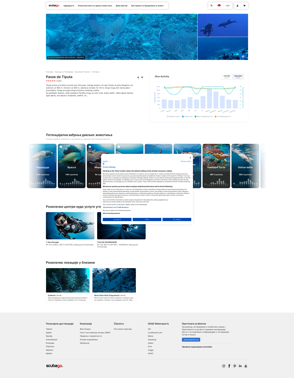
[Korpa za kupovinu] (244, 5)
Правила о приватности (91, 336)
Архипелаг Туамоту (82, 72)
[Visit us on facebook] (229, 366)
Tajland (49, 329)
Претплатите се (191, 340)
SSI (149, 329)
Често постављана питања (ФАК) (95, 332)
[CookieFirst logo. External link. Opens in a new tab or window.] (104, 164)
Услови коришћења (89, 339)
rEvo (150, 346)
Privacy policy (186, 161)
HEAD (150, 353)
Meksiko (49, 350)
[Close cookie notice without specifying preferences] (190, 158)
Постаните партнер (123, 329)
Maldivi (49, 353)
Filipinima (50, 346)
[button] (106, 161)
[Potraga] (211, 5)
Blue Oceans (85, 329)
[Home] (54, 5)
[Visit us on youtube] (245, 366)
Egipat (49, 332)
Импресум (84, 343)
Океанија (49, 72)
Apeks (150, 343)
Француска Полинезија (64, 72)
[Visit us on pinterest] (234, 366)
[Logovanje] (237, 5)
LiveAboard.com (155, 332)
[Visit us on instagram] (223, 366)
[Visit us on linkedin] (240, 366)
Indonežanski (51, 339)
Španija (49, 336)
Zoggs (150, 350)
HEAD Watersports (158, 323)
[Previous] (39, 166)
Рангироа (95, 72)
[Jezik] (219, 5)
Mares (150, 336)
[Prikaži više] (243, 56)
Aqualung (152, 339)
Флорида (50, 343)
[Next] (255, 166)
